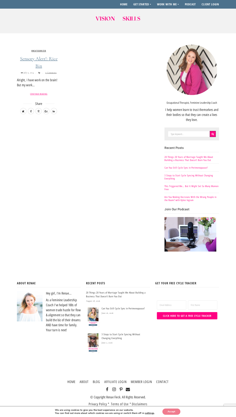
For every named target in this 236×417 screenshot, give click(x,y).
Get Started (141, 4)
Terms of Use (120, 404)
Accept (171, 411)
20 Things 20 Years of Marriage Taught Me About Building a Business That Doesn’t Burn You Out (188, 159)
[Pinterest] (121, 389)
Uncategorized (38, 51)
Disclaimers (139, 404)
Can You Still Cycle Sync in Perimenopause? (186, 167)
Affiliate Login (115, 382)
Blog (96, 382)
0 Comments (50, 72)
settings (149, 413)
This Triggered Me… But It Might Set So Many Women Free (191, 188)
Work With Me (167, 4)
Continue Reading (38, 94)
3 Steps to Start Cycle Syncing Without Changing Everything (188, 177)
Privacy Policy (98, 404)
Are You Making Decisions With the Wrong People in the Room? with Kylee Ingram (190, 199)
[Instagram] (114, 389)
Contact (162, 382)
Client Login (210, 4)
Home (124, 4)
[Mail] (128, 389)
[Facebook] (107, 389)
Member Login (141, 382)
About (84, 382)
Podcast (190, 4)
